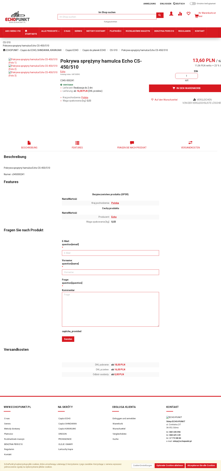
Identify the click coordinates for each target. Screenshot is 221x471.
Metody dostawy (12, 428)
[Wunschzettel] (188, 13)
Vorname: (70, 262)
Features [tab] (77, 147)
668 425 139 (175, 435)
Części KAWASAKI (67, 428)
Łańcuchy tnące (65, 449)
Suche (115, 439)
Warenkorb (117, 423)
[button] (181, 3)
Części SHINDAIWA (67, 423)
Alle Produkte (49, 31)
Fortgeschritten (110, 22)
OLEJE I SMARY (65, 444)
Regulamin (9, 449)
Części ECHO (72, 50)
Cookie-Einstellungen (142, 465)
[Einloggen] (171, 13)
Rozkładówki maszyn (14, 439)
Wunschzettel (118, 428)
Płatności (8, 434)
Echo (62, 71)
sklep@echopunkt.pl (182, 441)
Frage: (72, 281)
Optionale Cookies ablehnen (169, 465)
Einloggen (165, 4)
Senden (68, 339)
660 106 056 (175, 432)
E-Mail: (70, 243)
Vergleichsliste (119, 434)
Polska (84, 97)
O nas (7, 418)
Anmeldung (149, 4)
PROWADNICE (65, 439)
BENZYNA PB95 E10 (13, 444)
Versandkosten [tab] (190, 147)
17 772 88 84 (175, 438)
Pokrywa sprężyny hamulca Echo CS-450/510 (145, 50)
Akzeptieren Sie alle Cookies (201, 465)
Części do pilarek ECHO (94, 50)
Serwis (7, 423)
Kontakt (7, 454)
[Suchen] (160, 15)
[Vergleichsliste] (180, 13)
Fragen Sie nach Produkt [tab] (132, 147)
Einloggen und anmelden (124, 418)
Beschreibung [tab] (29, 147)
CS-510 (113, 50)
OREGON (62, 434)
